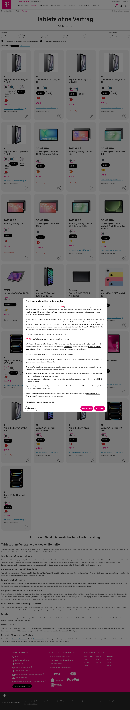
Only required (87, 408)
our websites (68, 347)
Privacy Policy (30, 402)
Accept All (99, 408)
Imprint (39, 402)
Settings (33, 408)
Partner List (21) (48, 402)
